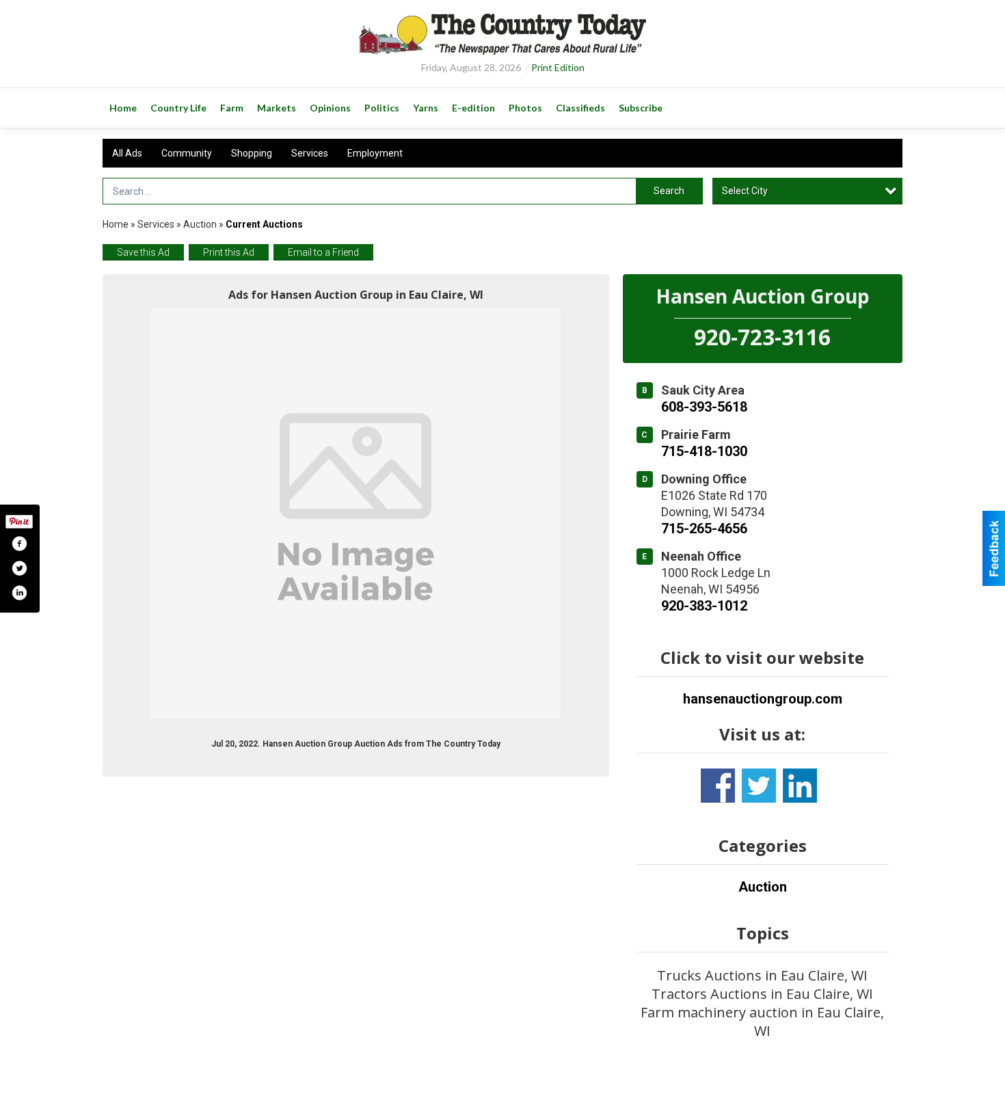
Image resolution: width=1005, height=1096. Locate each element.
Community (186, 153)
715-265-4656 (704, 528)
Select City (745, 190)
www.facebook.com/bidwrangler (718, 785)
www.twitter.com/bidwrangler (759, 785)
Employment (375, 153)
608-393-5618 (704, 407)
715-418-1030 (704, 451)
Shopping (251, 153)
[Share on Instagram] (19, 592)
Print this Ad (228, 252)
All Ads (127, 153)
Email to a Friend (323, 252)
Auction (200, 224)
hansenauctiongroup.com (762, 699)
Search (669, 190)
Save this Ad (143, 252)
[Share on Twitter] (19, 568)
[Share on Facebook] (19, 543)
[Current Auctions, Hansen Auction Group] (355, 513)
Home (116, 224)
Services (309, 153)
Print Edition (558, 67)
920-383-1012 (704, 606)
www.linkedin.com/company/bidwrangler (800, 785)
